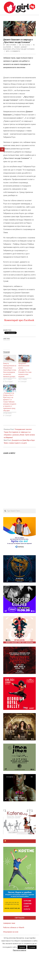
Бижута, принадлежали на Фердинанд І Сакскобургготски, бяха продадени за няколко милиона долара (9, 370)
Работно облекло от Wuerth (13, 927)
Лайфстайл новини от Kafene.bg (20, 841)
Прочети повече (19, 950)
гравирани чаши (9, 923)
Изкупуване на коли (10, 932)
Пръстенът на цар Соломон (23, 49)
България (7, 47)
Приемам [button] (22, 947)
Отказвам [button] (32, 947)
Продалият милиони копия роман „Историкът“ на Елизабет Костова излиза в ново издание (24, 370)
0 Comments (15, 51)
